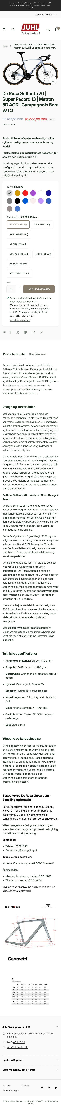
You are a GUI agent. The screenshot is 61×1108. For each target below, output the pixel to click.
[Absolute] (33, 201)
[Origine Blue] (17, 209)
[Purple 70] (33, 193)
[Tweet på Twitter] (17, 332)
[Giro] (48, 201)
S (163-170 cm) (42, 224)
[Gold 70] (17, 193)
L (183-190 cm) (43, 254)
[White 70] (41, 193)
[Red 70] (25, 193)
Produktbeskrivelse (14, 354)
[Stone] (17, 201)
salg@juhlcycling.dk (26, 850)
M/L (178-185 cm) (19, 254)
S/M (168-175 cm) (19, 234)
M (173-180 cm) (18, 244)
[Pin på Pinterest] (25, 332)
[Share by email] (33, 332)
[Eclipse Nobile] (48, 193)
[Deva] (41, 201)
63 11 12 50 (19, 1042)
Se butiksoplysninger (20, 320)
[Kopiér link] (41, 332)
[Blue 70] (25, 201)
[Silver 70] (9, 193)
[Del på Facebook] (10, 332)
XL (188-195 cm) (18, 263)
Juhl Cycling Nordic (17, 1101)
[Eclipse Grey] (9, 201)
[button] (4, 29)
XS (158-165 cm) (18, 224)
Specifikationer (37, 354)
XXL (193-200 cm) (19, 273)
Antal (8, 282)
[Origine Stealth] (9, 209)
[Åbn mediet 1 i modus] (30, 69)
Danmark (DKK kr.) (45, 14)
